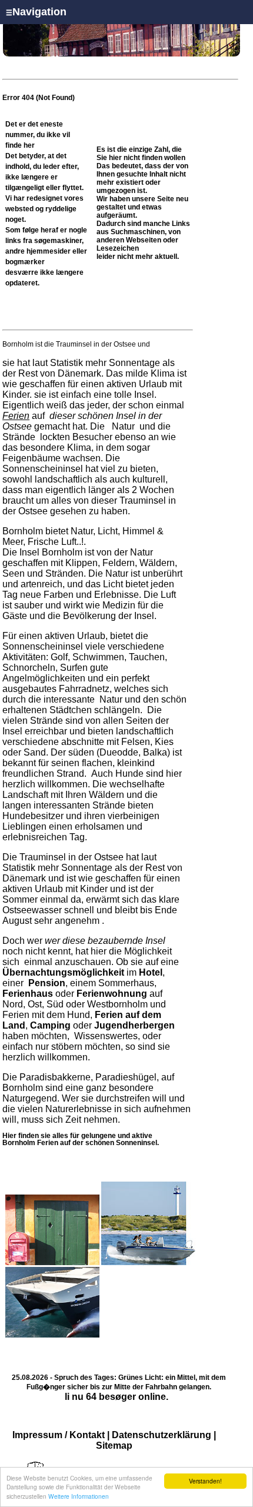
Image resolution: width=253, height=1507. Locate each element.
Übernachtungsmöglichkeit (63, 972)
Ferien (15, 416)
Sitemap (114, 1446)
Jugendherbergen (134, 1025)
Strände (20, 437)
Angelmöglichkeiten (43, 678)
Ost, (36, 1004)
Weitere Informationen (78, 1496)
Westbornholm (117, 1004)
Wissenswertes (106, 1036)
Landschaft (25, 795)
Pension (46, 983)
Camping (50, 1025)
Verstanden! (205, 1480)
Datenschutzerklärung (161, 1435)
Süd (55, 1004)
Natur (123, 426)
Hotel (150, 972)
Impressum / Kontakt (58, 1435)
